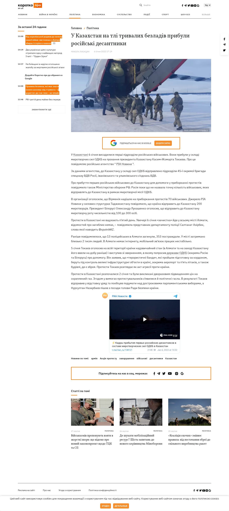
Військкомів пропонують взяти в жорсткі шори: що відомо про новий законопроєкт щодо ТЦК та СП (92, 442)
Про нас (47, 490)
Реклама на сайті (26, 490)
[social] (182, 5)
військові (142, 358)
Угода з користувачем (70, 490)
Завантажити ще (41, 109)
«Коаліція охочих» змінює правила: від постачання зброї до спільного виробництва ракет (189, 440)
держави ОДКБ (177, 253)
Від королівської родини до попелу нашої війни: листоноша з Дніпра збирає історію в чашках (44, 40)
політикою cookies (208, 499)
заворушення (126, 358)
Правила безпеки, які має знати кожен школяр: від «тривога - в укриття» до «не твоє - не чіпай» (42, 89)
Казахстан (171, 358)
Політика (74, 14)
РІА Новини (124, 164)
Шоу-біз (185, 14)
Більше (206, 14)
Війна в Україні (48, 14)
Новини (22, 14)
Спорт (165, 14)
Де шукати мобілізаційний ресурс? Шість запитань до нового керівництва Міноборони (141, 440)
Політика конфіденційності (103, 490)
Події (147, 14)
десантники (156, 358)
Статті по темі (80, 391)
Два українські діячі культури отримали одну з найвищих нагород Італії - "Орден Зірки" (44, 53)
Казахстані (80, 154)
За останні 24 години (32, 27)
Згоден (105, 506)
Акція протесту (108, 358)
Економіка (98, 14)
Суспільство (124, 14)
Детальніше (121, 506)
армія (94, 358)
